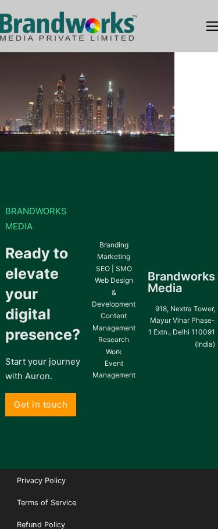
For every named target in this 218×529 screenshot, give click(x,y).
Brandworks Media (181, 282)
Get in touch (40, 404)
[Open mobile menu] (212, 26)
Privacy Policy (41, 480)
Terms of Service (46, 502)
